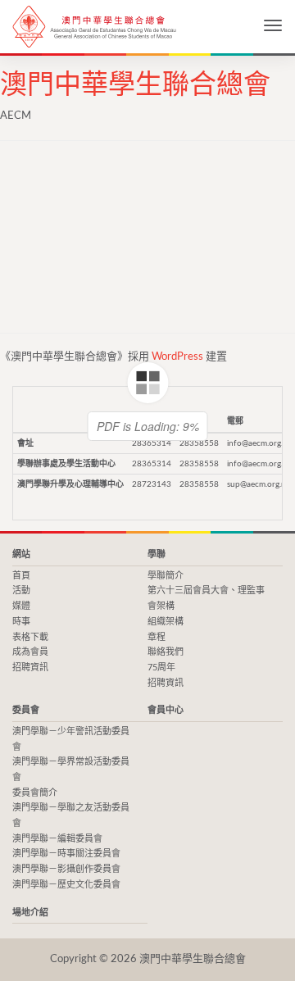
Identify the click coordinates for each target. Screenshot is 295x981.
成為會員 (30, 651)
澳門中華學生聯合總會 (94, 27)
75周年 (161, 667)
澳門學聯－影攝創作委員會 (66, 869)
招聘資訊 (30, 667)
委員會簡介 (34, 792)
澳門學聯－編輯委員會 (57, 838)
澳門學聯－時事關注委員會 (66, 853)
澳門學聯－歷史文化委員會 (66, 884)
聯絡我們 (166, 651)
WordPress (177, 357)
